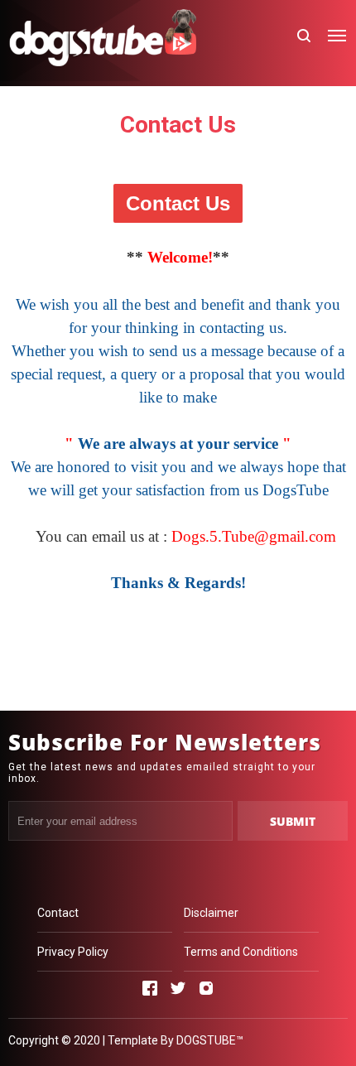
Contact (58, 912)
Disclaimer (211, 912)
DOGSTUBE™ (209, 1040)
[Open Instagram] (206, 988)
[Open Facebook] (150, 988)
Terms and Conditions (241, 951)
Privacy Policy (72, 951)
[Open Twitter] (178, 988)
